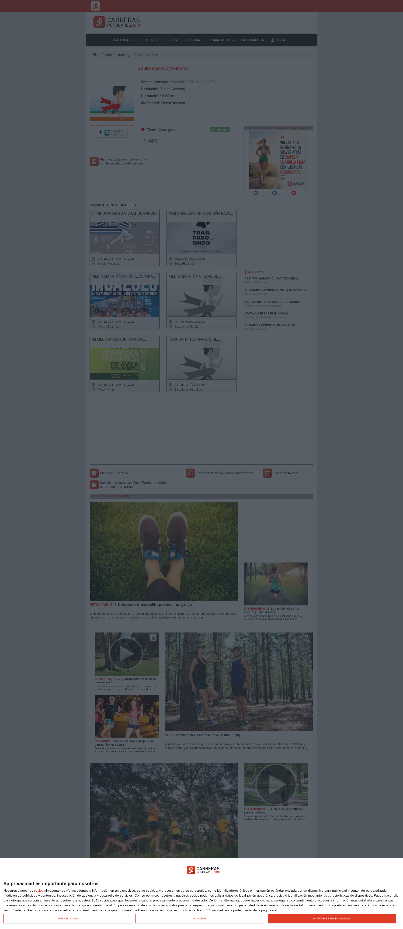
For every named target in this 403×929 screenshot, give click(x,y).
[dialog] (201, 893)
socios (38, 890)
